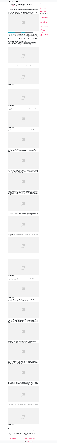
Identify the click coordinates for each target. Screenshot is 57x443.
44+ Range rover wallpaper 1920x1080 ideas (43, 30)
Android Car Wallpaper (43, 5)
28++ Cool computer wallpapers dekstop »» (29, 438)
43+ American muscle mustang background (44, 35)
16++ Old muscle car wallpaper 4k (44, 18)
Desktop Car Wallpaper (43, 8)
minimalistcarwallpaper (14, 1)
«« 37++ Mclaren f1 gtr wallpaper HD (12, 438)
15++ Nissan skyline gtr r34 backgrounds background (43, 22)
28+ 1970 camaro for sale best (44, 26)
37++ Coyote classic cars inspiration (43, 32)
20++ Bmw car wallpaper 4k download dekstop (43, 24)
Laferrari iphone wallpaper (11, 32)
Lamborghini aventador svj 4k (29, 32)
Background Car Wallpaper (43, 6)
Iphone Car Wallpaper (43, 11)
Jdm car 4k (23, 32)
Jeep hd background (18, 32)
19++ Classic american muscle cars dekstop (44, 15)
